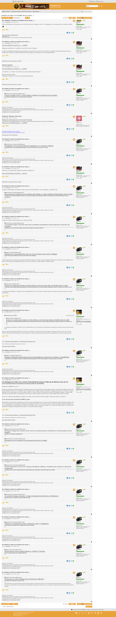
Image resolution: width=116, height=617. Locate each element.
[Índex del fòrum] (31, 6)
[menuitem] (21, 1)
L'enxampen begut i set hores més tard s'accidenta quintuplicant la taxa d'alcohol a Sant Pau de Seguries (37, 225)
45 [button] (84, 18)
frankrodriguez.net (5, 36)
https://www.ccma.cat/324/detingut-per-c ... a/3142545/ (14, 122)
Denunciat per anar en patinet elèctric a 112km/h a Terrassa (25, 551)
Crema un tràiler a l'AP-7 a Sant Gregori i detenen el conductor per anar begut (31, 95)
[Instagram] (92, 613)
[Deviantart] (101, 613)
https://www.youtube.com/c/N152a (8, 346)
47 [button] (89, 18)
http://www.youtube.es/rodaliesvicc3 (12, 341)
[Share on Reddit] (71, 32)
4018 (81, 318)
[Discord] (98, 613)
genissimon (78, 93)
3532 (81, 97)
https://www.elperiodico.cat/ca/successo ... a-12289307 (14, 45)
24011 (81, 124)
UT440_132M (78, 314)
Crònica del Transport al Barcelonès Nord (10, 35)
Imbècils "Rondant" (7, 65)
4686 (81, 26)
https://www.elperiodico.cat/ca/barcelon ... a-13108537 (14, 68)
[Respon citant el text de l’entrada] (74, 21)
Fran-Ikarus (8, 43)
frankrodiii (78, 22)
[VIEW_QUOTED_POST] (16, 315)
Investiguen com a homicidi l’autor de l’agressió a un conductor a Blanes (29, 146)
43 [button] (80, 18)
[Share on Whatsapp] (73, 32)
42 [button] (78, 18)
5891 (81, 49)
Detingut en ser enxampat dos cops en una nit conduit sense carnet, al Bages (31, 254)
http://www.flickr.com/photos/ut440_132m (27, 341)
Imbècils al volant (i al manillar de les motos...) (17, 15)
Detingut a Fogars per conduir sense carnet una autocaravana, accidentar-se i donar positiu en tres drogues (38, 431)
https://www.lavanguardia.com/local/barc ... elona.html (14, 173)
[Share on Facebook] (67, 32)
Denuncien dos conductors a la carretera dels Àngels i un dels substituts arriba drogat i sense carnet (38, 194)
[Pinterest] (89, 613)
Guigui (77, 121)
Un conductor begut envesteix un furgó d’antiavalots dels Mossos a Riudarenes (31, 496)
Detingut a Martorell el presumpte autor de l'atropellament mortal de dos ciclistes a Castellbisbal (37, 357)
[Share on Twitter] (69, 32)
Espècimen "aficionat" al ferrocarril (11, 116)
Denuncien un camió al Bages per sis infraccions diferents (24, 579)
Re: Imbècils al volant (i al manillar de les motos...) (18, 20)
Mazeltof (22, 614)
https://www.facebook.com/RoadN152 (83, 321)
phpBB (20, 612)
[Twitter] (82, 613)
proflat (16, 614)
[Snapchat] (86, 613)
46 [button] (87, 18)
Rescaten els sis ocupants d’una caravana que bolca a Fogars (26, 440)
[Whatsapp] (79, 613)
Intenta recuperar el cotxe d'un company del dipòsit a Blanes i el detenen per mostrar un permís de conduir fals (38, 467)
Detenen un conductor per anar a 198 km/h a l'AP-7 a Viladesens (27, 524)
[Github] (95, 613)
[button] (70, 18)
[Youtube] (76, 613)
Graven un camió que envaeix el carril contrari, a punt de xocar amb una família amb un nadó (36, 285)
